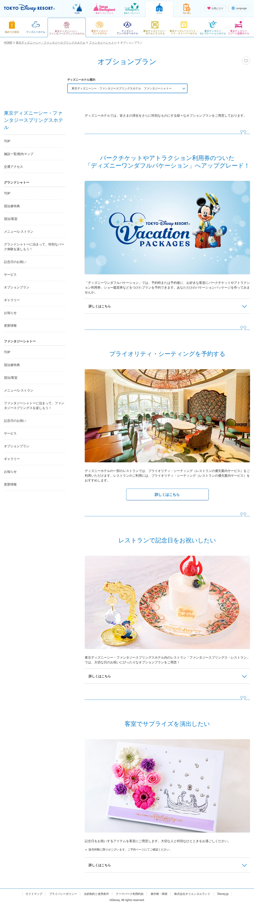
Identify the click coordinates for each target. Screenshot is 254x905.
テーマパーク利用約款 (130, 893)
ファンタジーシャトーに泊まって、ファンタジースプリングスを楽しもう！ (34, 405)
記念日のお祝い (15, 261)
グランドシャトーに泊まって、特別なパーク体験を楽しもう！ (34, 246)
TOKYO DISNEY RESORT (29, 8)
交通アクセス (13, 166)
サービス (10, 274)
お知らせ (10, 312)
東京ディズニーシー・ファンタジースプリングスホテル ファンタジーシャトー (122, 88)
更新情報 (10, 325)
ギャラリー (12, 300)
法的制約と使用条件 (96, 893)
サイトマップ (34, 893)
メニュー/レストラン (18, 231)
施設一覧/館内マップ (18, 153)
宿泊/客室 (10, 218)
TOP (7, 141)
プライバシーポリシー (63, 893)
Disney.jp (223, 893)
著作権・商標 (159, 893)
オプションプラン (16, 287)
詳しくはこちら (167, 494)
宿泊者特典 (12, 206)
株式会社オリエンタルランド (192, 893)
